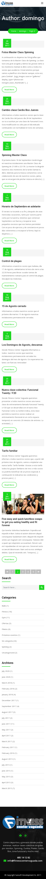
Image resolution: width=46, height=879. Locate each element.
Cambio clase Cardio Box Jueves (20, 110)
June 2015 (6, 770)
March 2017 (7, 741)
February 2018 (8, 688)
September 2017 (9, 706)
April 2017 (6, 735)
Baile (4, 606)
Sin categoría (7, 641)
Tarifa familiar (10, 450)
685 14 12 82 (23, 857)
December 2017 (9, 700)
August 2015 (7, 759)
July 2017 (6, 718)
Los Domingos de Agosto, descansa (22, 344)
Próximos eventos (9, 635)
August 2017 (7, 712)
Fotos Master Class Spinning (18, 52)
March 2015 (7, 788)
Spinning (5, 647)
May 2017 (6, 729)
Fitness (5, 611)
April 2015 (6, 782)
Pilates (5, 629)
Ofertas (5, 623)
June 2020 (6, 677)
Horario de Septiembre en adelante (21, 206)
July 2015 (6, 765)
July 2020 (6, 671)
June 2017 (6, 724)
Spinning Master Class (14, 155)
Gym (4, 617)
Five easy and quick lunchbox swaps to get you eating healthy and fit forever (22, 522)
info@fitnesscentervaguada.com (24, 860)
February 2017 (8, 747)
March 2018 (7, 683)
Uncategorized (8, 652)
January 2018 (7, 694)
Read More (9, 89)
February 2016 (8, 753)
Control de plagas (12, 261)
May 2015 (6, 776)
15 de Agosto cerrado (14, 306)
